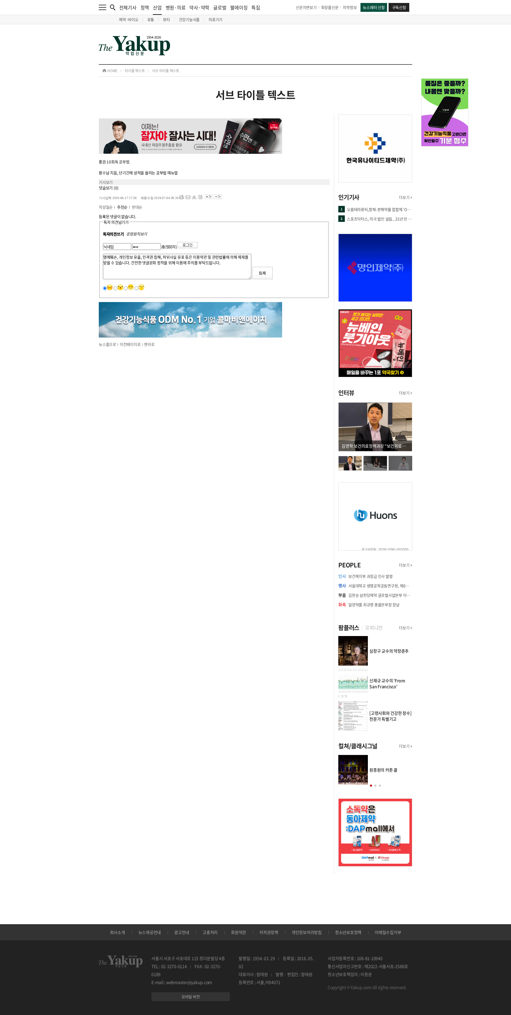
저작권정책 (268, 932)
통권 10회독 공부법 (114, 161)
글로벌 (219, 7)
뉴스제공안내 (149, 932)
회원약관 (238, 932)
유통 (150, 19)
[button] (371, 786)
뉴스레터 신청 (373, 7)
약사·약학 (199, 7)
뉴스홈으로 (107, 344)
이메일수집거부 (388, 932)
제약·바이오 (128, 19)
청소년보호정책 (348, 932)
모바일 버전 (191, 996)
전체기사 (128, 7)
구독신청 (399, 7)
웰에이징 (239, 7)
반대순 (137, 207)
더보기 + (405, 197)
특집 (255, 7)
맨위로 (149, 344)
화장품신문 (330, 7)
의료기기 (215, 19)
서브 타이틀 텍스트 (165, 70)
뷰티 (166, 19)
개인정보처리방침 (307, 932)
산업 (157, 7)
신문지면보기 (306, 7)
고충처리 (210, 932)
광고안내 (181, 932)
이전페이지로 (130, 344)
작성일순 (106, 207)
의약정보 (350, 7)
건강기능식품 (189, 19)
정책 (144, 7)
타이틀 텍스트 (135, 70)
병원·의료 (176, 7)
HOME (111, 70)
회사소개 (117, 932)
